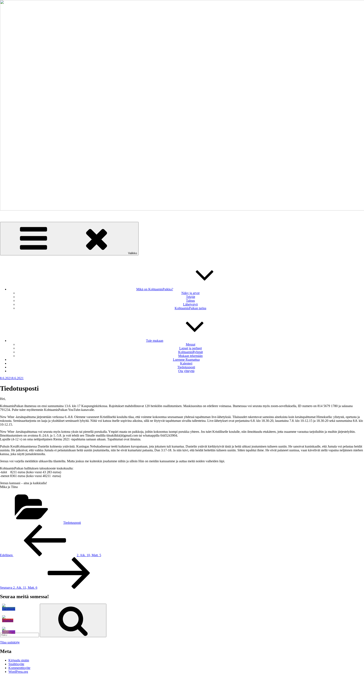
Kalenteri (186, 363)
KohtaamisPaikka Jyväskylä (18, 216)
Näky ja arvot (190, 293)
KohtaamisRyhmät (190, 352)
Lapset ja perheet (190, 348)
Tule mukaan (154, 340)
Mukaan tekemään (190, 356)
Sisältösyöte (16, 664)
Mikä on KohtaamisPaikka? (154, 289)
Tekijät (190, 297)
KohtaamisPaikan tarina (190, 308)
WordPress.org (18, 671)
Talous (190, 300)
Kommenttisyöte (19, 668)
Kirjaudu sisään (18, 660)
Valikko (132, 253)
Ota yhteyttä (186, 371)
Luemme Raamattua (186, 359)
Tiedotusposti (186, 367)
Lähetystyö (190, 304)
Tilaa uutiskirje (10, 642)
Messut (190, 344)
